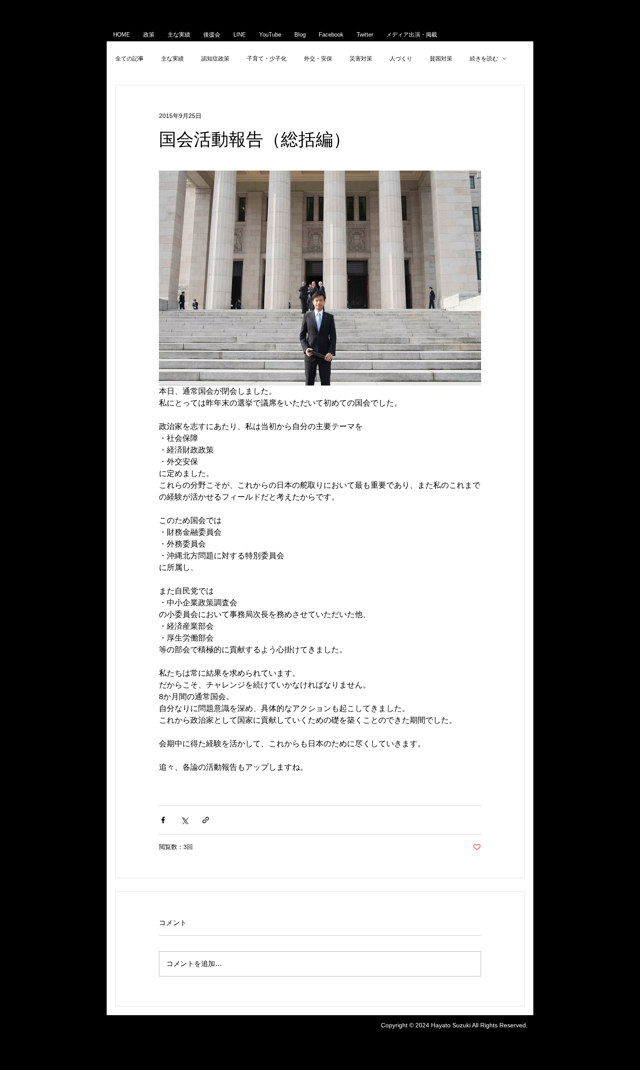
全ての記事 (129, 58)
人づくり (401, 58)
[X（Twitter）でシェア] (184, 820)
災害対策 (361, 58)
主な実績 (172, 58)
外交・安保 (318, 58)
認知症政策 (215, 58)
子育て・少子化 (266, 58)
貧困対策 (441, 58)
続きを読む (484, 58)
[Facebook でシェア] (163, 820)
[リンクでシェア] (206, 820)
